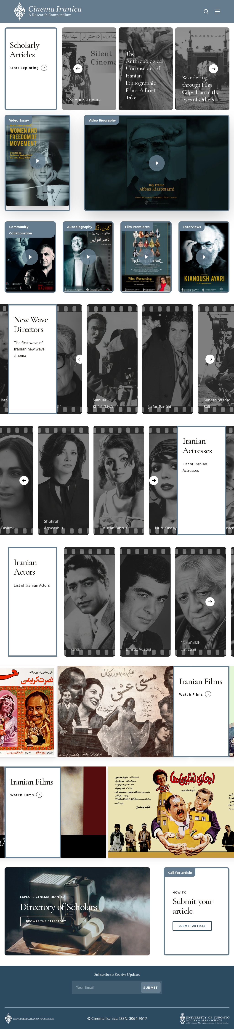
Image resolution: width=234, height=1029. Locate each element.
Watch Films (191, 694)
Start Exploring (24, 67)
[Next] (213, 68)
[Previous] (77, 68)
